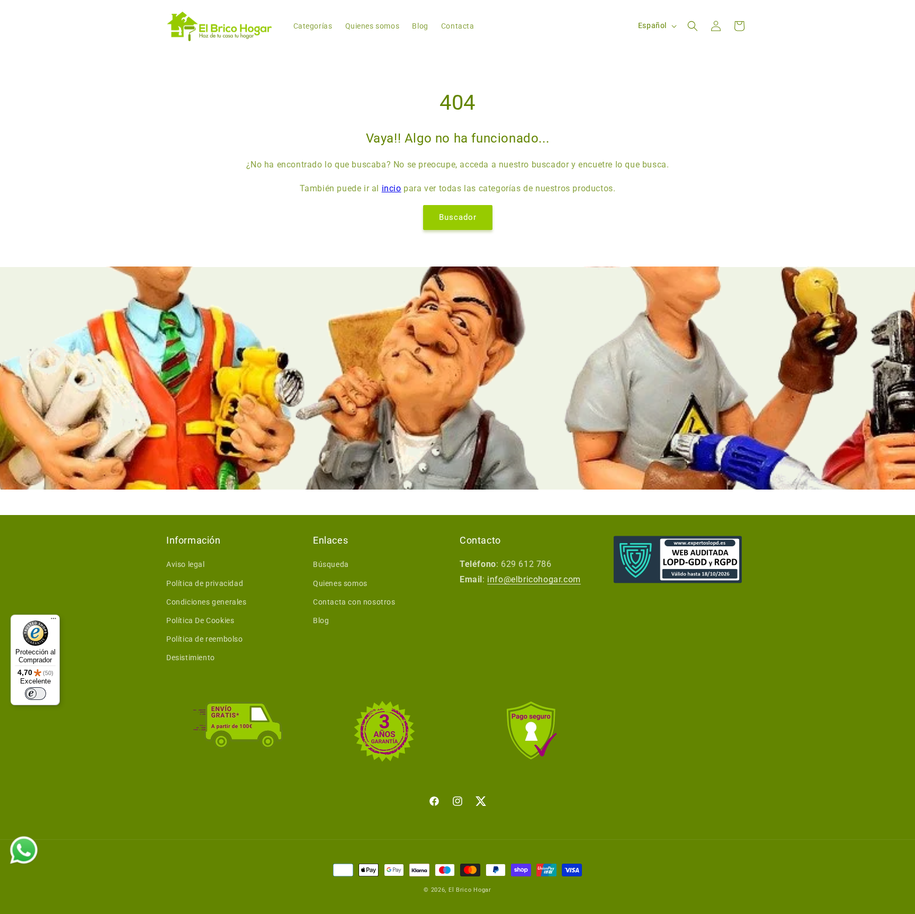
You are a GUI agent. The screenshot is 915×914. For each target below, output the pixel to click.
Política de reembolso (204, 639)
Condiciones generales (206, 602)
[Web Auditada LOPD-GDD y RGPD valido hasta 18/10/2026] (678, 559)
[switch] (35, 693)
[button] (692, 26)
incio (391, 188)
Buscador (458, 217)
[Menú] (53, 621)
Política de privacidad (204, 583)
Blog (321, 620)
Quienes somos (340, 583)
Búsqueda (331, 564)
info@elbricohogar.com (534, 579)
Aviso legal (185, 564)
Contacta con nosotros (354, 602)
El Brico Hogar (469, 889)
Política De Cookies (200, 620)
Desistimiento (190, 657)
